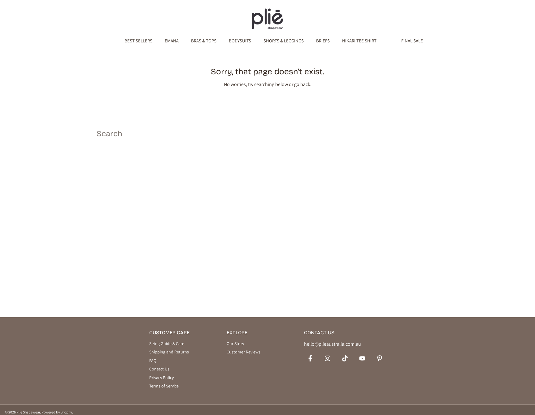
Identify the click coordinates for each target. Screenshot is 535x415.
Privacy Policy (161, 377)
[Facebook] (310, 358)
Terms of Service (164, 386)
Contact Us (159, 369)
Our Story (235, 343)
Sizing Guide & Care (166, 343)
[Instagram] (327, 358)
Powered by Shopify (56, 412)
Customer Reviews (243, 352)
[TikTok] (345, 358)
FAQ (152, 360)
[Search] (434, 133)
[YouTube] (362, 358)
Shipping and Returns (169, 352)
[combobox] (267, 133)
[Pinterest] (379, 358)
